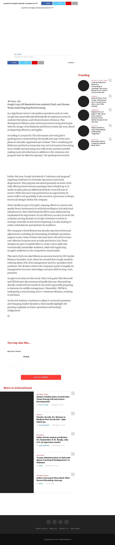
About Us (53, 528)
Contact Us (63, 528)
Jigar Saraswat (44, 425)
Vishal (19, 54)
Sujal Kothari (43, 405)
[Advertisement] (41, 83)
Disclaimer (75, 528)
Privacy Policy (41, 528)
